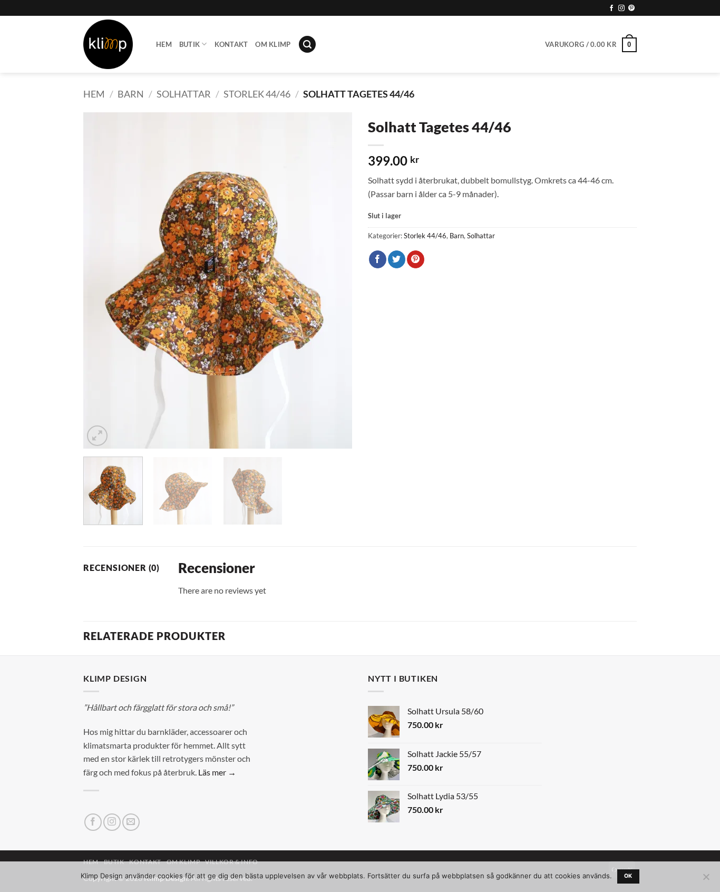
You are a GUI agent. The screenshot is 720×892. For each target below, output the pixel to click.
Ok (628, 875)
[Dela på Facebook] (377, 259)
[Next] (333, 280)
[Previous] (101, 280)
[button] (307, 44)
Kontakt (231, 44)
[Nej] (705, 879)
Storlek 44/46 (256, 94)
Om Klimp (272, 44)
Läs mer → (217, 772)
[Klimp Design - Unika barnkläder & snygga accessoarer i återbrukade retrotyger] (111, 44)
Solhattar (184, 94)
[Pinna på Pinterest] (415, 259)
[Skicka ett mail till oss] (131, 822)
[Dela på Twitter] (396, 259)
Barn (131, 94)
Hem (164, 44)
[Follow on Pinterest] (631, 8)
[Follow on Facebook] (611, 8)
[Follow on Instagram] (621, 8)
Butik (189, 44)
